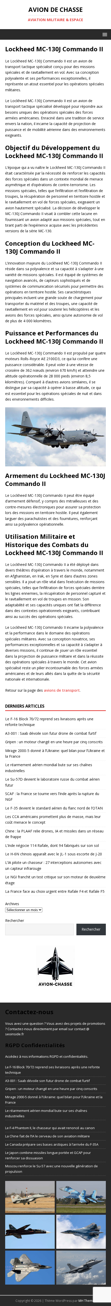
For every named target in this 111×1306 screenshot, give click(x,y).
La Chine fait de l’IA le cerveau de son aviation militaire (47, 1136)
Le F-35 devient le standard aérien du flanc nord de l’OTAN (54, 808)
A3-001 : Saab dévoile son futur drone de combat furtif (50, 733)
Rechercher (14, 920)
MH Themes (87, 1301)
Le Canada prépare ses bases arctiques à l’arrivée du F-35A (51, 1144)
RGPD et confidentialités (69, 1056)
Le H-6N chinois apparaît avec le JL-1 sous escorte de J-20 (53, 854)
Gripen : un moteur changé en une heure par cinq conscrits (54, 741)
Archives (12, 903)
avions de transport (62, 690)
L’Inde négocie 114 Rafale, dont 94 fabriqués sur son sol (52, 845)
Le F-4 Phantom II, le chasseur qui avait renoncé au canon (50, 1128)
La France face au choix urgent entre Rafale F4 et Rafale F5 (55, 891)
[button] (104, 34)
